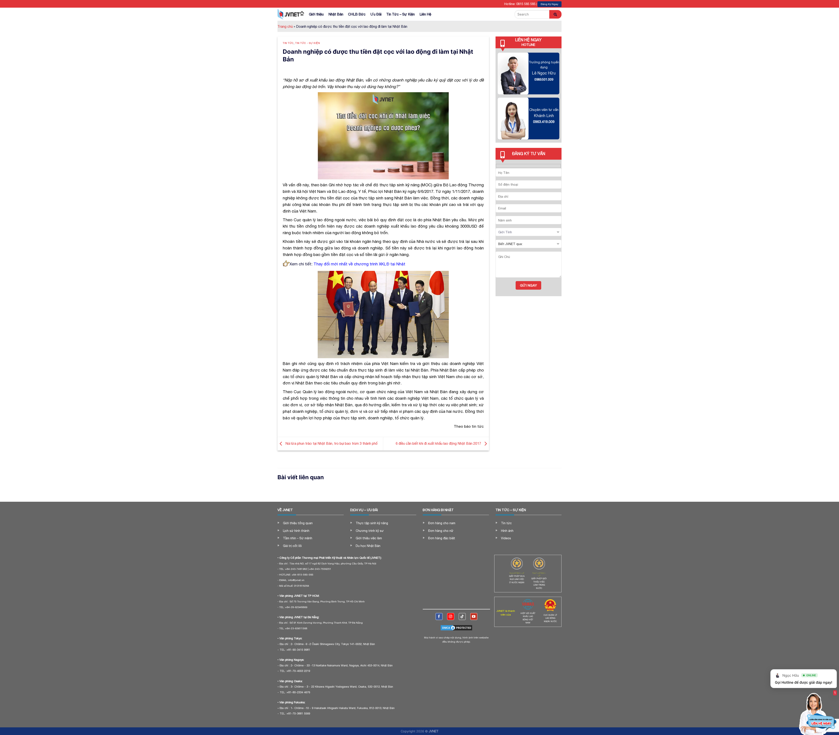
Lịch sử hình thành (296, 531)
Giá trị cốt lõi (292, 546)
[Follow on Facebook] (439, 616)
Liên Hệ (425, 14)
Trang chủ (285, 26)
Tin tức (288, 43)
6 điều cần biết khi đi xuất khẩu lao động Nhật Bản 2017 (439, 443)
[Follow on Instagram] (450, 616)
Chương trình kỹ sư (370, 531)
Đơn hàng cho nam (441, 523)
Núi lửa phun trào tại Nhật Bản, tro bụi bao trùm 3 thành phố (331, 443)
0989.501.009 (543, 79)
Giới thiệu (316, 14)
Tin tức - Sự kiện (307, 43)
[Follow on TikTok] (462, 616)
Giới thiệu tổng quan (298, 523)
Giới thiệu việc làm (369, 538)
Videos (506, 538)
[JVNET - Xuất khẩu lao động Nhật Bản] (288, 14)
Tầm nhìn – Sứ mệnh (297, 538)
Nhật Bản (335, 14)
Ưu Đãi (375, 14)
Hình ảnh (507, 531)
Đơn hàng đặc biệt (441, 538)
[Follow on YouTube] (473, 616)
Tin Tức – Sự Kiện (400, 14)
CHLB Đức (357, 14)
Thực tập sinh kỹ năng (372, 523)
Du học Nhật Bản (368, 546)
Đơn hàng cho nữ (440, 531)
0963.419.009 (544, 122)
